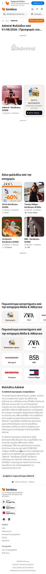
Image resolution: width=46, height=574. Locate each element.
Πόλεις (4, 537)
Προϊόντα (5, 540)
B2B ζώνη (5, 553)
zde (20, 451)
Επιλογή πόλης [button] (38, 14)
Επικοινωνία (6, 531)
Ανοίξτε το (37, 3)
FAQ (3, 528)
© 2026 (23, 561)
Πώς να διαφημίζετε (9, 550)
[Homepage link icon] (13, 482)
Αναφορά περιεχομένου (11, 534)
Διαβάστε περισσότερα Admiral (18, 476)
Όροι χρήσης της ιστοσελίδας (23, 567)
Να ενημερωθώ (37, 21)
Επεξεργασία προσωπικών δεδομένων (23, 571)
